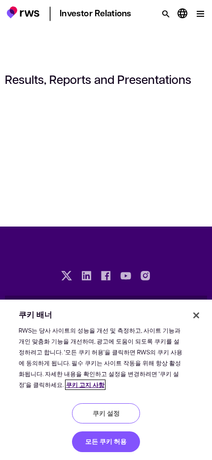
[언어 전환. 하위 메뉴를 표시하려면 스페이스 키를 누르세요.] (182, 14)
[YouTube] (126, 277)
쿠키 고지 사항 (85, 385)
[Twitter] (66, 277)
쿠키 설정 (106, 413)
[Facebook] (106, 277)
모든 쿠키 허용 (106, 441)
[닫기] (196, 315)
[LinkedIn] (86, 277)
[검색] (166, 14)
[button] (23, 12)
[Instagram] (145, 277)
